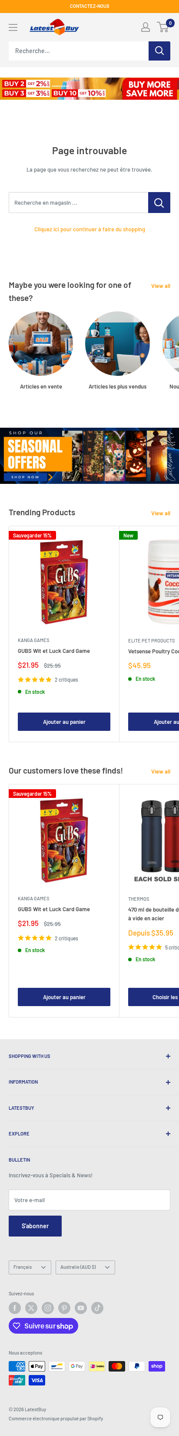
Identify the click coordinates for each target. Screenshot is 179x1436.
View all (160, 285)
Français (22, 1267)
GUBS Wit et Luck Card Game (54, 650)
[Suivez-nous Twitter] (31, 1308)
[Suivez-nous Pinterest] (64, 1308)
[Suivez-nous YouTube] (81, 1308)
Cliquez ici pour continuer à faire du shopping (89, 229)
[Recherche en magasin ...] (159, 202)
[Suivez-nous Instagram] (48, 1308)
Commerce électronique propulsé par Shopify (56, 1418)
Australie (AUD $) (78, 1267)
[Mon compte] (145, 27)
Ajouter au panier (64, 721)
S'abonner (35, 1226)
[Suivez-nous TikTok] (97, 1308)
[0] (163, 27)
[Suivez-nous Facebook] (15, 1308)
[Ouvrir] (13, 27)
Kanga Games (33, 640)
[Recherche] (159, 51)
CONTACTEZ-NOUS (89, 6)
